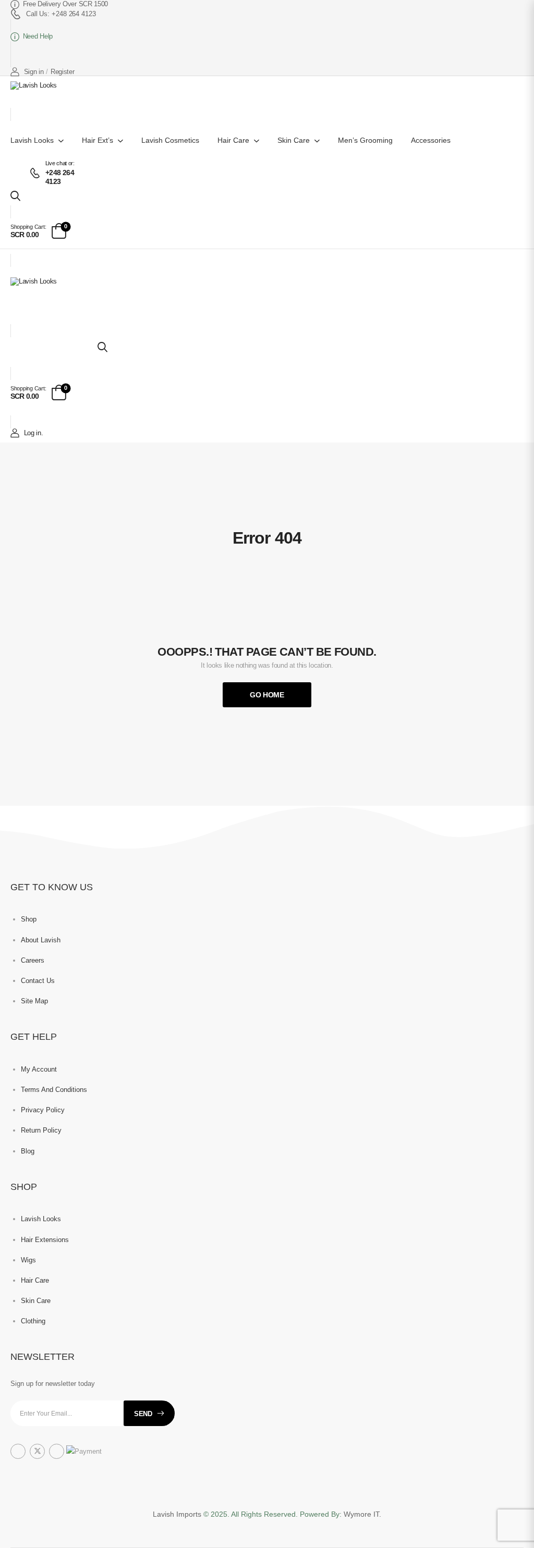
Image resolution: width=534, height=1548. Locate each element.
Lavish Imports (178, 1514)
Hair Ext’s (97, 140)
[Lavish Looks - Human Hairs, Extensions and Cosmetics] (41, 94)
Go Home (267, 695)
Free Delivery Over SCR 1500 (65, 4)
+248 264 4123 (59, 177)
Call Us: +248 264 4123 (61, 14)
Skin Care (293, 140)
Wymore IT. (362, 1514)
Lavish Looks (32, 140)
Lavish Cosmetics (170, 140)
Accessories (431, 140)
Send (143, 1414)
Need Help (38, 36)
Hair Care (233, 140)
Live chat (56, 163)
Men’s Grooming (365, 140)
